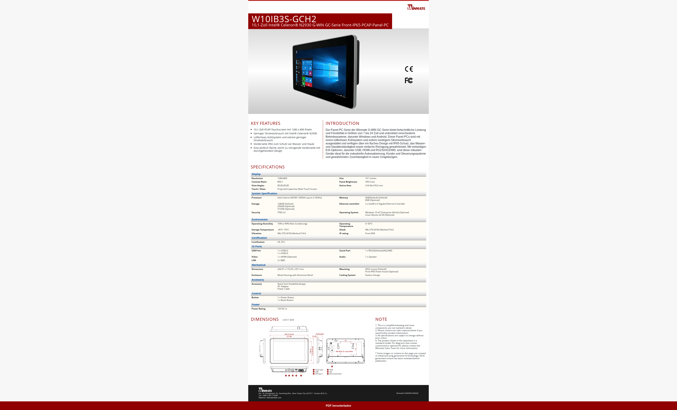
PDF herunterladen (338, 405)
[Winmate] (416, 7)
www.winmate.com (274, 398)
